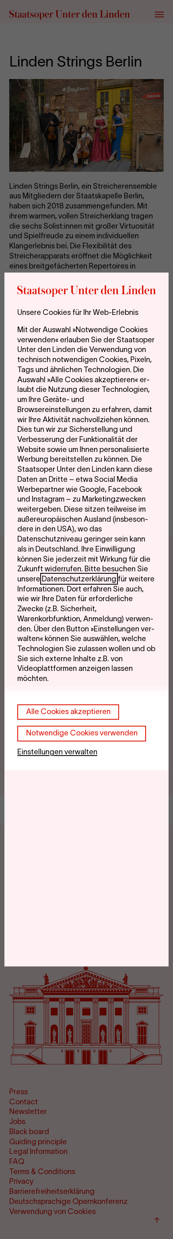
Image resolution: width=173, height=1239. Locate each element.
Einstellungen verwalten (57, 752)
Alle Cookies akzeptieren (68, 711)
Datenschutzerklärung (79, 579)
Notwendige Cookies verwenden (82, 733)
